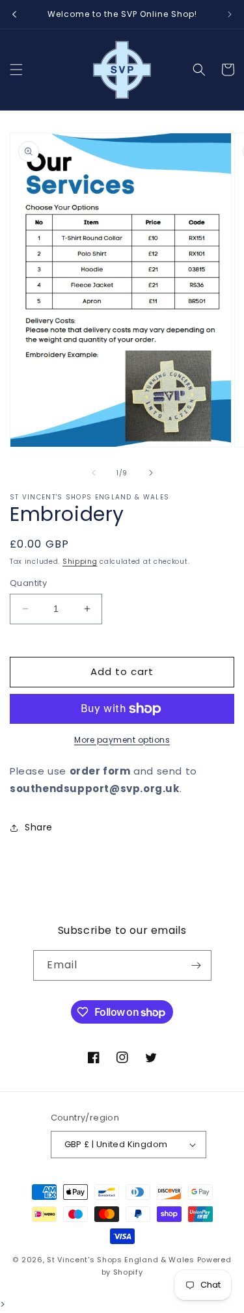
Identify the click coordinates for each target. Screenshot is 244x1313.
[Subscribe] (196, 965)
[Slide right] (151, 472)
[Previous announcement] (14, 14)
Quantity (28, 583)
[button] (16, 69)
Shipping (80, 561)
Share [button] (39, 827)
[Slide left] (93, 472)
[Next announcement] (229, 14)
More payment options (122, 739)
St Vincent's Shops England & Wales (121, 1259)
